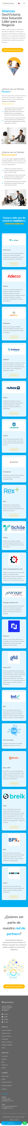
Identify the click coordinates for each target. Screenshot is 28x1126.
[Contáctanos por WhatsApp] (25, 1123)
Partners (4, 1079)
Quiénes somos (5, 1076)
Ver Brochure (14, 263)
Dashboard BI (5, 1039)
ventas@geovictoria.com (7, 1108)
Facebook (6, 1014)
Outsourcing (4, 1065)
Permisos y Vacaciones (7, 1042)
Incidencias (4, 1089)
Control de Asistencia (7, 1030)
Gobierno (4, 1068)
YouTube (6, 1022)
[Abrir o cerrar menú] (24, 3)
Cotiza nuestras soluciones (12, 50)
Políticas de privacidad (14, 1119)
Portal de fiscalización (7, 1085)
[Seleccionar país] (19, 3)
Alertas (3, 1047)
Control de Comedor (6, 1036)
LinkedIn (6, 1016)
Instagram (6, 1019)
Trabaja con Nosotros (7, 1082)
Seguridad (4, 1059)
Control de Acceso (6, 1033)
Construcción (5, 1056)
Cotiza (11, 1123)
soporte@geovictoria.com (7, 1100)
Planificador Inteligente (7, 1045)
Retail (3, 1062)
